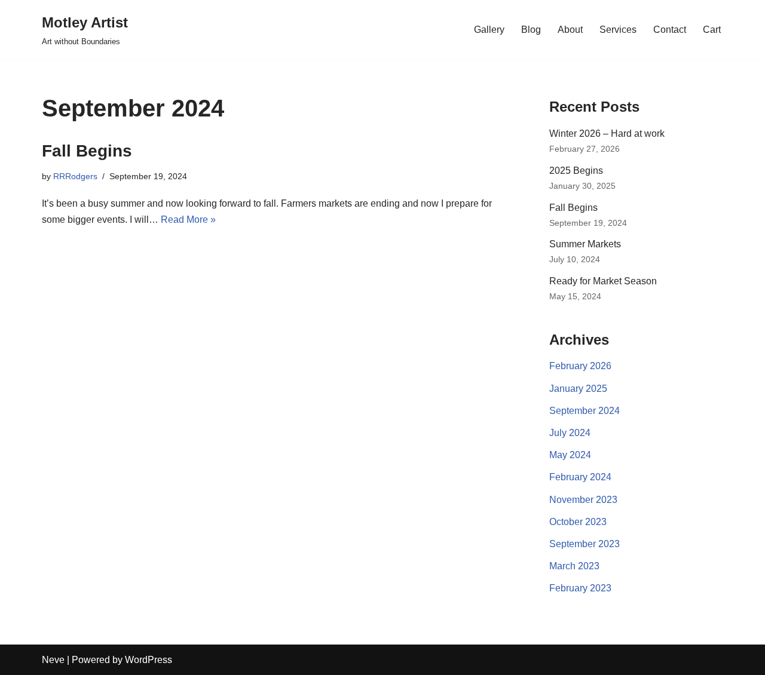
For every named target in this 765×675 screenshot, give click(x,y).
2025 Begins (576, 170)
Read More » (188, 219)
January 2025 (578, 388)
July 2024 (569, 433)
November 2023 (583, 500)
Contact (669, 29)
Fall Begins (87, 151)
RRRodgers (75, 176)
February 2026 (580, 366)
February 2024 (580, 477)
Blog (531, 29)
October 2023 (578, 522)
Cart (712, 29)
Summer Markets (585, 244)
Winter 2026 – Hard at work (607, 133)
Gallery (489, 29)
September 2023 (584, 544)
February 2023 (580, 588)
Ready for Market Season (603, 281)
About (570, 29)
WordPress (148, 660)
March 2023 (574, 566)
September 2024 (584, 411)
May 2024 (570, 455)
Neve (53, 660)
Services (618, 29)
